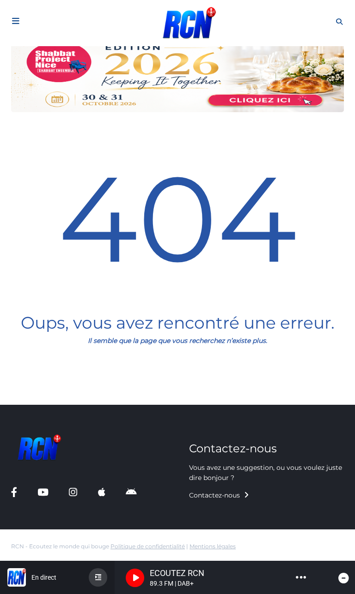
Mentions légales (213, 546)
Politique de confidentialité (147, 546)
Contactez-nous (215, 495)
